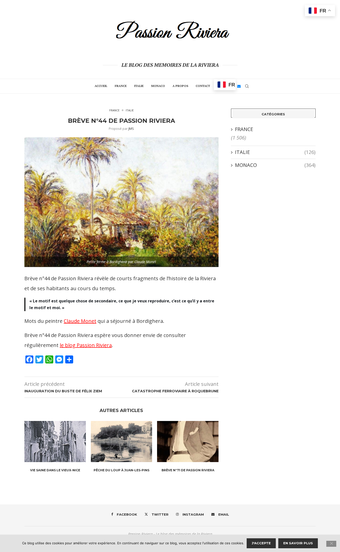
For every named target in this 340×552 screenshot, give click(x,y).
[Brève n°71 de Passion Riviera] (188, 441)
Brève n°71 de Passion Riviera (188, 470)
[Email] (239, 86)
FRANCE (121, 86)
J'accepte (261, 543)
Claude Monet (80, 321)
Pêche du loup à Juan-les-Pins (121, 470)
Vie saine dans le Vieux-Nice (55, 470)
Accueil (101, 86)
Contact (203, 86)
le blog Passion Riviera (86, 345)
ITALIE (139, 86)
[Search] (246, 86)
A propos (180, 86)
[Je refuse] (331, 544)
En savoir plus (298, 543)
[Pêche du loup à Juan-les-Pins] (121, 441)
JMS (131, 128)
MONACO (158, 86)
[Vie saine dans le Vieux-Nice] (55, 441)
